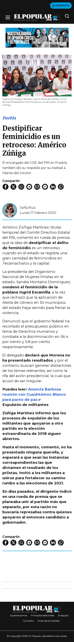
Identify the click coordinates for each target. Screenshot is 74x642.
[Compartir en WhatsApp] (21, 187)
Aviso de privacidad (48, 620)
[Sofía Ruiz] (9, 210)
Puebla (9, 117)
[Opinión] (37, 37)
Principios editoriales (42, 615)
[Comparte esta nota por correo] (37, 187)
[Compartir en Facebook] (5, 187)
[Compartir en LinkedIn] (53, 187)
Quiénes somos (18, 615)
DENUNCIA (62, 5)
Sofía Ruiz (28, 208)
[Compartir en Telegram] (29, 187)
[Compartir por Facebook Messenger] (45, 187)
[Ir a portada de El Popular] (37, 17)
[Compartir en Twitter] (13, 187)
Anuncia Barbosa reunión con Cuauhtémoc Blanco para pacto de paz (34, 394)
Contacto (28, 620)
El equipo (63, 615)
